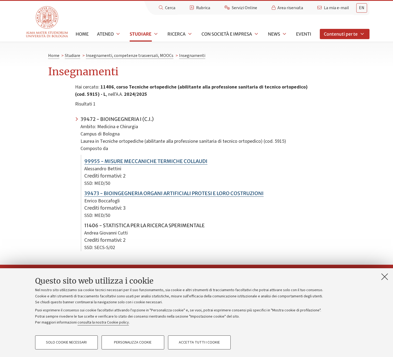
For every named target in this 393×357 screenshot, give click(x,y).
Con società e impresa (226, 34)
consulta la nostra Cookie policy (103, 322)
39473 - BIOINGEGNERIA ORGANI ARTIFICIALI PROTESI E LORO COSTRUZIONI (174, 193)
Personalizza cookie (133, 342)
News (274, 34)
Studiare (141, 34)
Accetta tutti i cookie (199, 342)
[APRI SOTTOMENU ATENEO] (117, 34)
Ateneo (105, 34)
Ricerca (176, 34)
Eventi (303, 34)
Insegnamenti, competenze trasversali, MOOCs (129, 56)
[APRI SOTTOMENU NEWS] (284, 34)
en (361, 8)
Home (82, 34)
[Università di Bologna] (47, 22)
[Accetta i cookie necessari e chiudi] (384, 276)
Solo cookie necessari (66, 342)
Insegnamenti (192, 56)
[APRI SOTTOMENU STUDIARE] (155, 34)
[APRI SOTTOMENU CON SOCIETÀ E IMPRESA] (256, 34)
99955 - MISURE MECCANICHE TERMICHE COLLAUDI (145, 161)
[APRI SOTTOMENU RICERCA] (189, 34)
